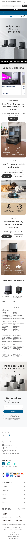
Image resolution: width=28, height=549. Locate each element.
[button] (24, 2)
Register (13, 411)
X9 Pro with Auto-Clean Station (18, 61)
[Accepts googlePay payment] (18, 473)
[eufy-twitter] (9, 509)
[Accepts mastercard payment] (22, 473)
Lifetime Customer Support (11, 453)
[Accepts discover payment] (15, 473)
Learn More (18, 176)
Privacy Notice (17, 416)
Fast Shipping (8, 445)
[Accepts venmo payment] (11, 476)
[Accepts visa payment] (15, 476)
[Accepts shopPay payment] (7, 476)
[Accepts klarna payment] (18, 476)
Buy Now (6, 176)
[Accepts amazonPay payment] (3, 473)
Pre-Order (13, 118)
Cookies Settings (8, 532)
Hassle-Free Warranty (10, 450)
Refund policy (8, 529)
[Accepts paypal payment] (3, 476)
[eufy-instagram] (3, 509)
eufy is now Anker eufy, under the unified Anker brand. (13, 13)
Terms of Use (8, 416)
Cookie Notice (13, 534)
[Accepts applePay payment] (11, 473)
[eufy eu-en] (11, 16)
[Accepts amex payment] (7, 473)
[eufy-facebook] (6, 509)
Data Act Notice (13, 538)
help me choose (13, 376)
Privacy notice (19, 529)
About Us (7, 527)
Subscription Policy (13, 536)
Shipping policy (17, 527)
